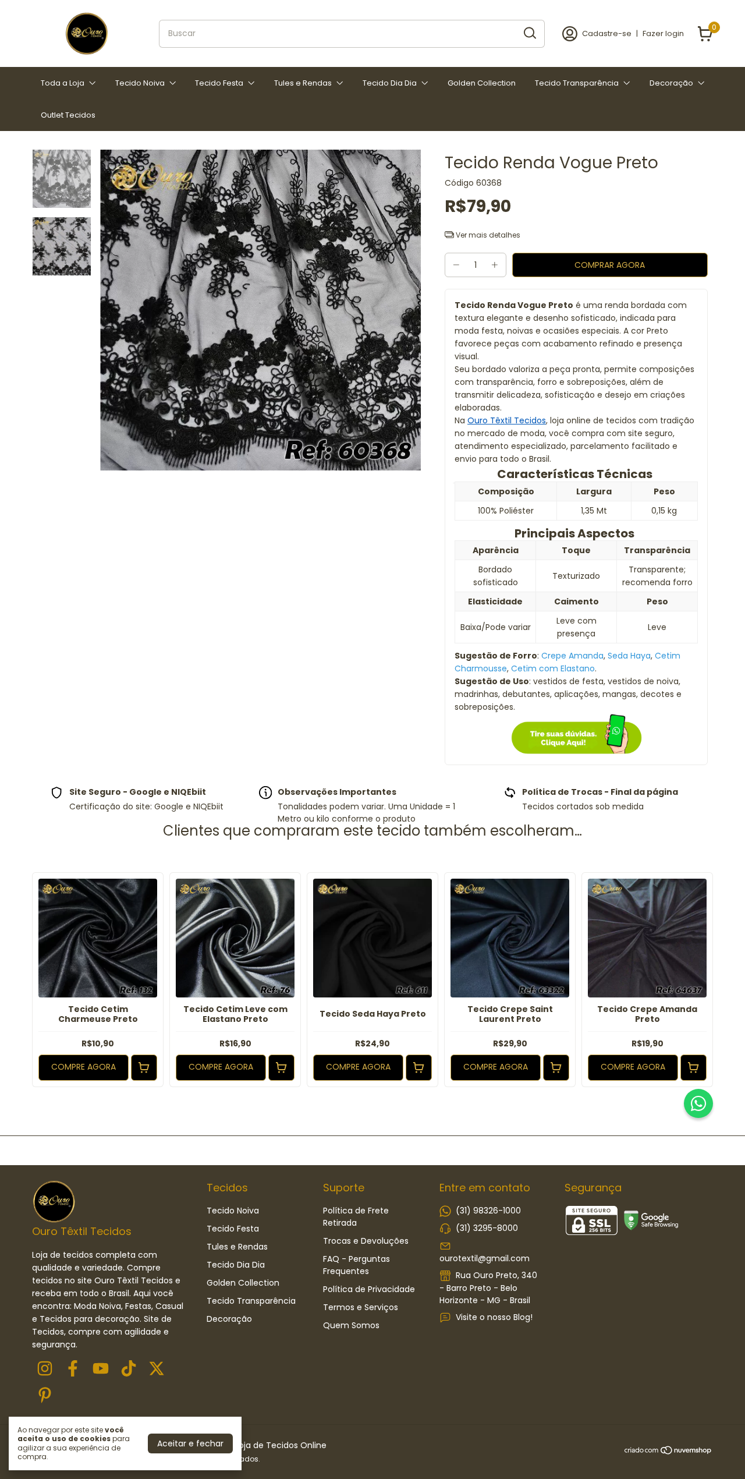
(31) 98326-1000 (488, 1210)
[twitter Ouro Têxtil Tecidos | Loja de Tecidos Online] (156, 1369)
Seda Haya (629, 655)
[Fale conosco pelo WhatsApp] (698, 1103)
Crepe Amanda (572, 655)
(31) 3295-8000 (487, 1228)
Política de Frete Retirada (356, 1217)
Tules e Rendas (303, 83)
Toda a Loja (62, 83)
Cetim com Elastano (553, 668)
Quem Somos (351, 1325)
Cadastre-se (607, 33)
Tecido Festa (219, 83)
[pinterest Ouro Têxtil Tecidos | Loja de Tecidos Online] (45, 1396)
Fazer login (663, 33)
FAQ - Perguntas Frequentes (356, 1265)
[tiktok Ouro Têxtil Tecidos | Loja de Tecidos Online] (128, 1369)
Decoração (671, 83)
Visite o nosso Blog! (494, 1317)
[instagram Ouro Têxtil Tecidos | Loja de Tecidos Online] (45, 1369)
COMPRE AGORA (83, 1067)
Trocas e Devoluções (366, 1241)
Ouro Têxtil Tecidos (506, 420)
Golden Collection (482, 83)
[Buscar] (529, 33)
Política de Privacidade (369, 1289)
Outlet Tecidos (68, 115)
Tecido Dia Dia (390, 83)
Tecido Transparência (577, 83)
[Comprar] (144, 1068)
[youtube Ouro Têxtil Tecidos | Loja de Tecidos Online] (100, 1369)
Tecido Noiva (140, 83)
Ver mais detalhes (487, 235)
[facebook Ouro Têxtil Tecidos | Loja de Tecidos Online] (73, 1369)
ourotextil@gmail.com (484, 1258)
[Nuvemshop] (668, 1452)
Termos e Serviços (360, 1307)
